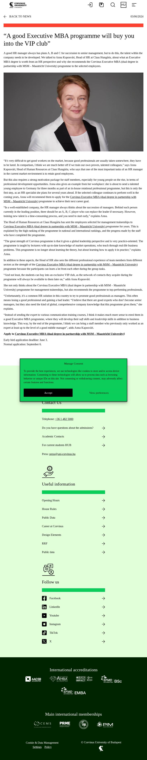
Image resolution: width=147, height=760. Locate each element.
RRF (45, 543)
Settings (37, 747)
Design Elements (51, 534)
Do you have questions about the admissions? (67, 427)
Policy (48, 747)
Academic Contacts (53, 436)
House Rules (49, 508)
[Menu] (134, 5)
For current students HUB (56, 445)
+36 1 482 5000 (64, 419)
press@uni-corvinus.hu (62, 454)
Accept (48, 392)
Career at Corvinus (52, 526)
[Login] (90, 5)
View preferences (99, 392)
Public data (48, 552)
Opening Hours (51, 500)
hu (123, 4)
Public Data (48, 517)
